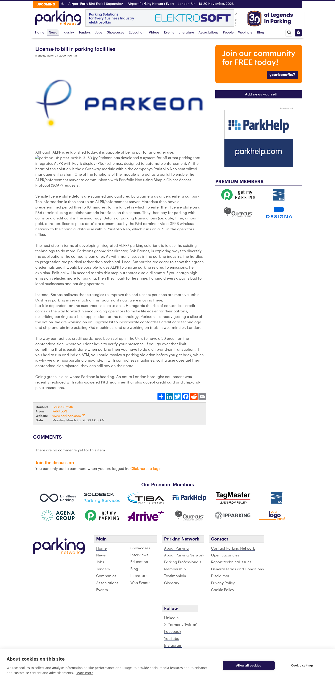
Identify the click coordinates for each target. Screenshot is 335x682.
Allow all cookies (248, 665)
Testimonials (175, 576)
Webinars (245, 32)
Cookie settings (302, 665)
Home (39, 32)
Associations (208, 32)
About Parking (176, 548)
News (53, 32)
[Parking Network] (58, 16)
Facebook (172, 631)
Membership (175, 569)
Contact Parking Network (233, 548)
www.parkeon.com (67, 415)
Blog (260, 32)
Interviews (139, 555)
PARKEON (59, 411)
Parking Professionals (182, 562)
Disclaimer (220, 576)
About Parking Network (184, 555)
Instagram (173, 645)
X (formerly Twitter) (180, 625)
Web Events (140, 583)
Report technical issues (231, 562)
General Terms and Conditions (237, 569)
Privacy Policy (223, 583)
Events (169, 32)
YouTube (171, 639)
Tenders (85, 32)
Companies (106, 576)
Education (136, 32)
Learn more (84, 673)
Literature (186, 32)
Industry (68, 32)
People (228, 32)
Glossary (171, 583)
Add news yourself (261, 94)
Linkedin (171, 618)
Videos (154, 32)
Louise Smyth (62, 407)
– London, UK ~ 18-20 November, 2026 (171, 3)
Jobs (98, 32)
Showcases (115, 32)
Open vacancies (225, 555)
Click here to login (146, 469)
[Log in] (298, 32)
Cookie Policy (222, 590)
